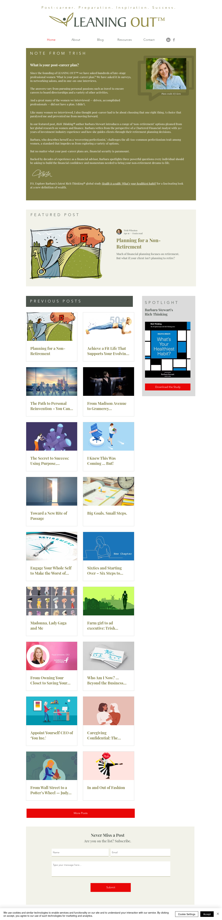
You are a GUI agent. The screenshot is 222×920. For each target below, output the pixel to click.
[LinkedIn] (168, 40)
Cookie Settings (186, 914)
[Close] (218, 914)
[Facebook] (174, 40)
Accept (207, 914)
